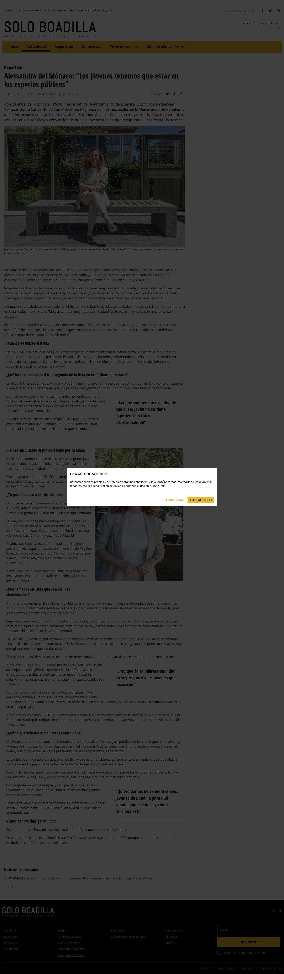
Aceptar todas (201, 500)
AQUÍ (160, 482)
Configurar (175, 500)
